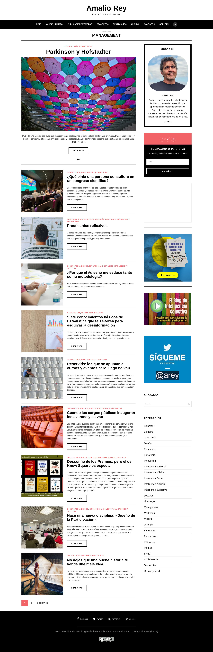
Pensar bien (101, 172)
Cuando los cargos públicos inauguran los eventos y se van (101, 415)
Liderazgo (110, 219)
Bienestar (72, 219)
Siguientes (42, 603)
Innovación (98, 219)
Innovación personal (155, 466)
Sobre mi (164, 24)
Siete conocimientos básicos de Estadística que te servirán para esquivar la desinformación (95, 321)
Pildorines (149, 542)
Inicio (38, 24)
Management (85, 46)
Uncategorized (152, 571)
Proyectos (103, 24)
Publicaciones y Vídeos (80, 24)
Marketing (149, 513)
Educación (149, 449)
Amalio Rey (106, 8)
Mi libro (121, 457)
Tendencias (101, 360)
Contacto (149, 24)
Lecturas (98, 457)
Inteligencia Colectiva (79, 457)
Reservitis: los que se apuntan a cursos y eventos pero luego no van (98, 366)
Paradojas (149, 530)
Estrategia (95, 266)
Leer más (168, 122)
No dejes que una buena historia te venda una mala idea (97, 562)
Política (71, 268)
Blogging (148, 431)
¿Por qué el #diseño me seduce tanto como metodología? (99, 274)
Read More (78, 151)
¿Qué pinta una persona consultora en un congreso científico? (100, 179)
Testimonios (120, 24)
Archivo (135, 24)
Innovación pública (77, 408)
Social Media (151, 559)
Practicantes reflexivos (87, 226)
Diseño (84, 266)
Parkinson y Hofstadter (78, 51)
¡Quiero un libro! (54, 24)
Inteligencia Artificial (154, 484)
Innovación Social (98, 408)
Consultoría (71, 46)
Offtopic (148, 524)
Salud (147, 553)
